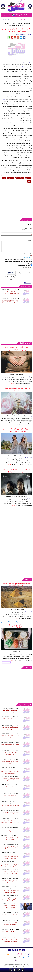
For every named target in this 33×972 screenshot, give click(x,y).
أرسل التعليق (27, 282)
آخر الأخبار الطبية (6, 662)
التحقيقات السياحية (20, 19)
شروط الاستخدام (28, 257)
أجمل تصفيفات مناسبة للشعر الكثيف (10, 914)
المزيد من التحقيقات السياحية (9, 621)
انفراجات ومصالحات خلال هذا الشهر (10, 718)
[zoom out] (8, 19)
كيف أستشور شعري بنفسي (10, 786)
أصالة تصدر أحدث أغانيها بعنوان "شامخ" (10, 805)
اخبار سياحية (10, 178)
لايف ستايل (28, 178)
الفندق (3, 99)
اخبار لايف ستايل (19, 178)
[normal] (6, 19)
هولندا (22, 66)
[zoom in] (3, 19)
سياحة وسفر (29, 19)
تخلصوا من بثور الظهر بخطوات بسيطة (10, 744)
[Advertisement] (16, 201)
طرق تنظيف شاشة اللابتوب (10, 795)
